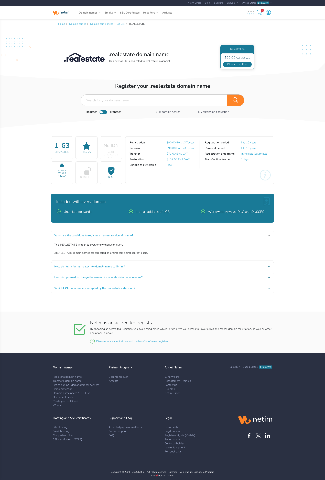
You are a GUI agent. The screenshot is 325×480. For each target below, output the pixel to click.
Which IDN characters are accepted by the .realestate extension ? (94, 288)
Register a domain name (67, 377)
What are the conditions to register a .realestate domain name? (93, 235)
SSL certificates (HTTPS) (67, 439)
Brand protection (62, 389)
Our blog (170, 389)
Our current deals (63, 397)
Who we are (172, 377)
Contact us (171, 385)
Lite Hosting (60, 427)
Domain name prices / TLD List (107, 24)
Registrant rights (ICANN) (180, 435)
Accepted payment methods (125, 427)
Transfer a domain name (67, 381)
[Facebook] (249, 435)
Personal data (173, 451)
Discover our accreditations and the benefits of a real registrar (132, 341)
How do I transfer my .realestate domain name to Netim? (89, 266)
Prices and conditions (237, 64)
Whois (57, 405)
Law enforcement (175, 447)
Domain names (77, 24)
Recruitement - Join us (178, 381)
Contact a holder (174, 443)
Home (61, 24)
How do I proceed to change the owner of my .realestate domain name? (98, 277)
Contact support (118, 431)
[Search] (235, 100)
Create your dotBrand (65, 401)
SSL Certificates (130, 13)
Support (218, 3)
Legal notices (172, 431)
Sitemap (173, 472)
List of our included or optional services (76, 385)
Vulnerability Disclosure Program (197, 472)
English (231, 3)
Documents (171, 427)
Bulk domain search (167, 112)
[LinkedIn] (267, 435)
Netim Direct (194, 3)
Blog (207, 3)
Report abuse (172, 439)
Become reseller (118, 377)
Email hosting (61, 431)
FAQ (111, 435)
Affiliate (167, 13)
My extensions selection (213, 112)
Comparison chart (63, 435)
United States (255, 3)
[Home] (61, 13)
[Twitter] (258, 435)
